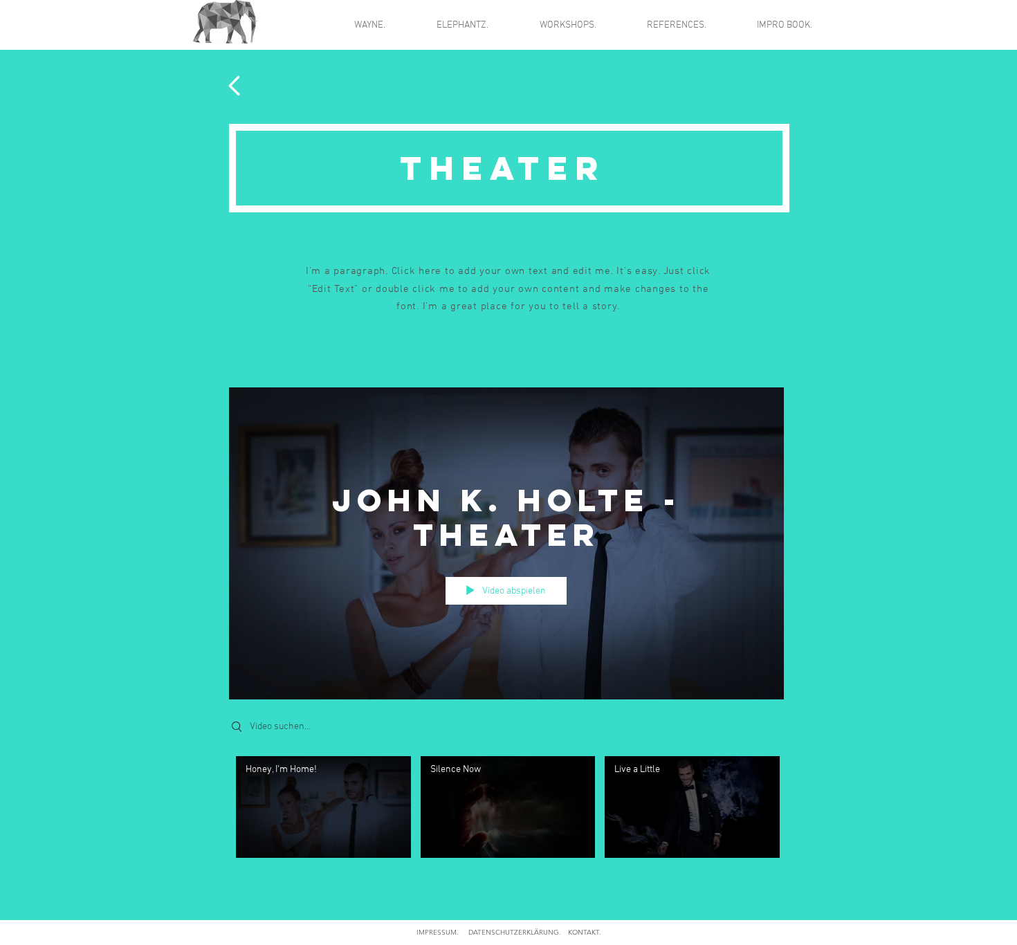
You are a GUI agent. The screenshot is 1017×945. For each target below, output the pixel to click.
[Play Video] (323, 807)
